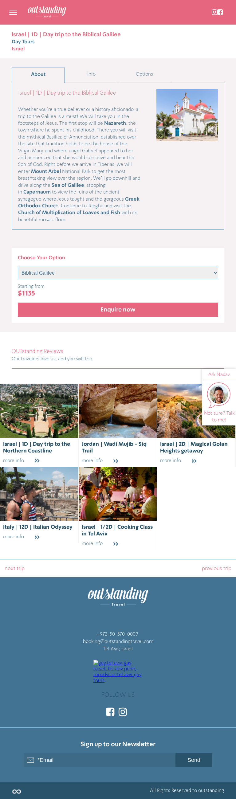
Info (91, 74)
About (38, 74)
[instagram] (214, 12)
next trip (15, 568)
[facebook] (220, 12)
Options (144, 74)
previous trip (216, 568)
